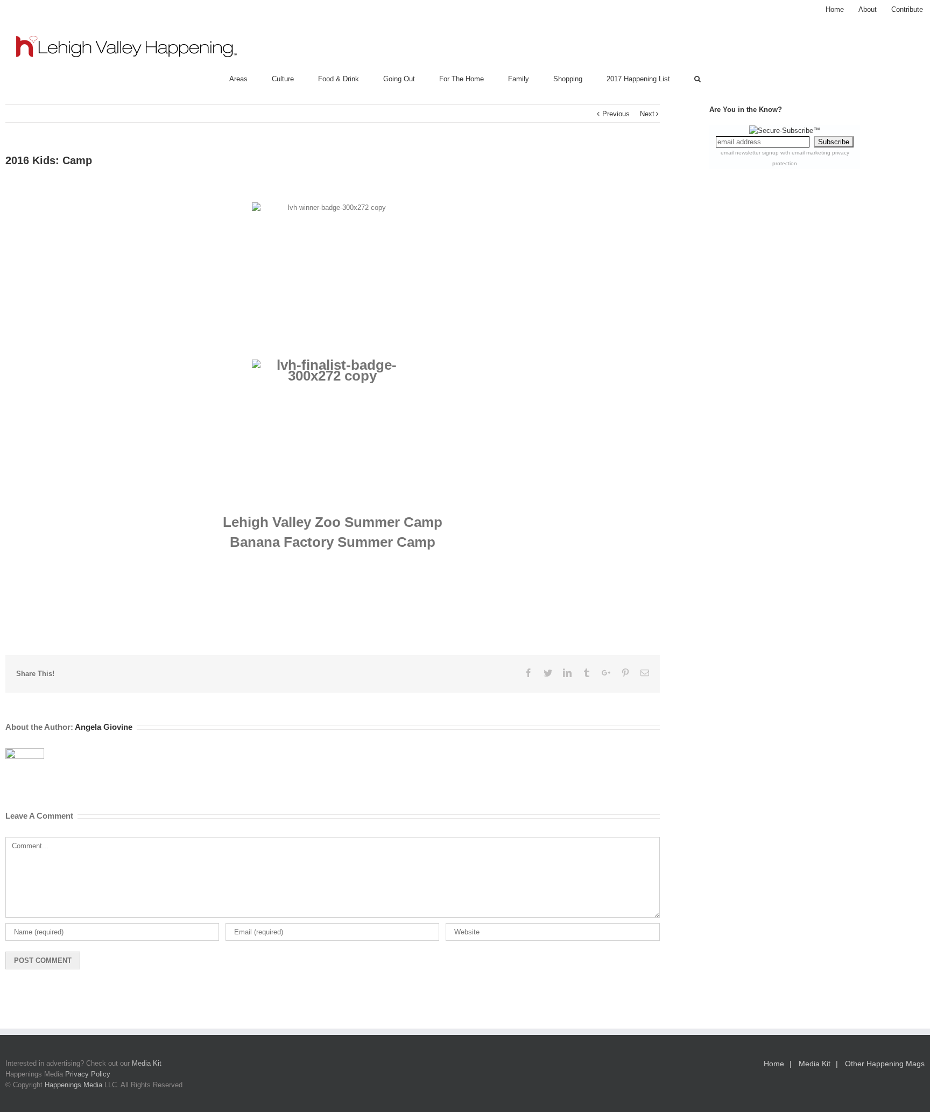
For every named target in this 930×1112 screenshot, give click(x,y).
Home (774, 1063)
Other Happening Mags (885, 1063)
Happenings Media (73, 1085)
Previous (616, 114)
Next (647, 114)
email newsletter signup (750, 153)
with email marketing (805, 153)
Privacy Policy (87, 1074)
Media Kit (146, 1063)
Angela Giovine (103, 726)
